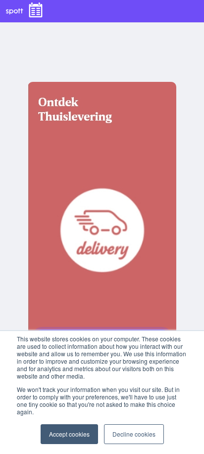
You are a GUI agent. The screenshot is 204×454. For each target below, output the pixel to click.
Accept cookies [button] (69, 434)
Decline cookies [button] (133, 434)
